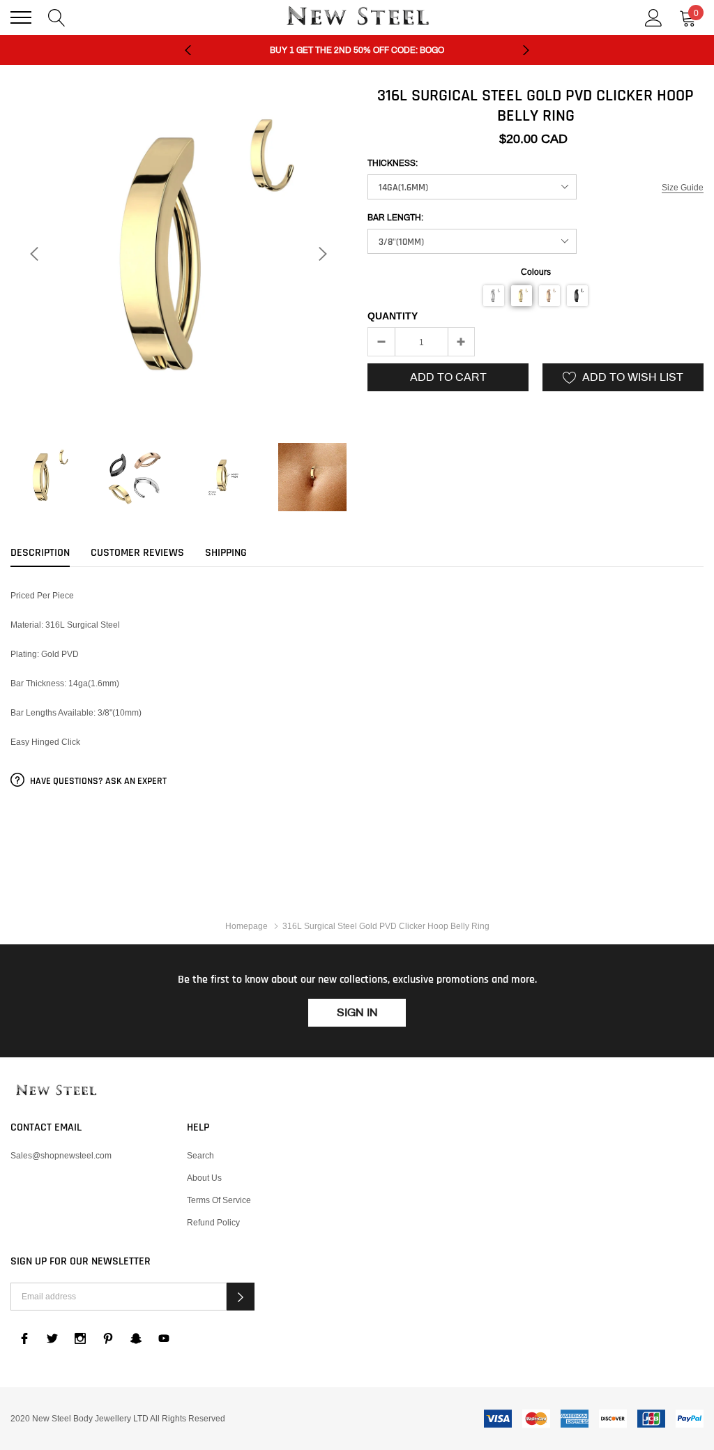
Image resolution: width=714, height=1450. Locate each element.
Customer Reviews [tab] (137, 553)
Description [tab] (40, 553)
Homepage (246, 926)
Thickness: (392, 163)
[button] (493, 295)
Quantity (392, 316)
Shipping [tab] (226, 553)
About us (204, 1177)
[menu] (20, 17)
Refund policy (213, 1222)
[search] (57, 16)
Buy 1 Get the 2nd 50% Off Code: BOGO (357, 50)
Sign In (357, 1012)
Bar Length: (395, 217)
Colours (536, 271)
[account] (653, 16)
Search (200, 1155)
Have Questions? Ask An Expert (97, 781)
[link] (44, 477)
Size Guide (683, 187)
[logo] (357, 17)
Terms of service (219, 1200)
